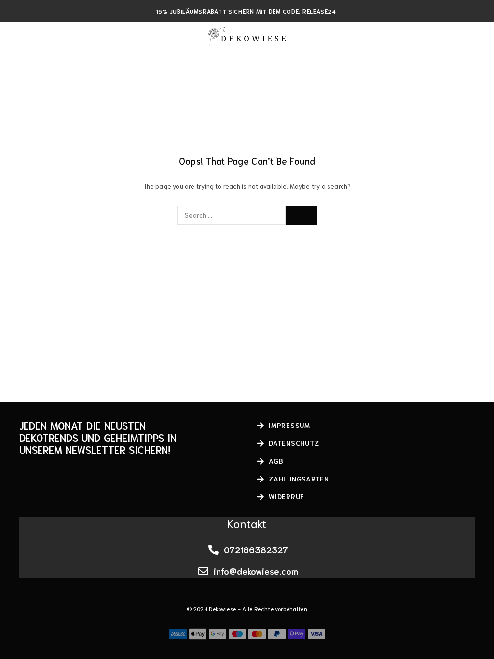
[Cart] (476, 36)
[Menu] (20, 36)
